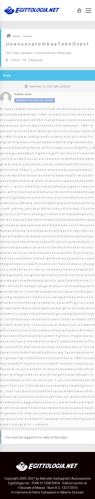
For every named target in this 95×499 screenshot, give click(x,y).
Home (16, 36)
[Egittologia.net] (32, 10)
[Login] (79, 10)
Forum (28, 36)
